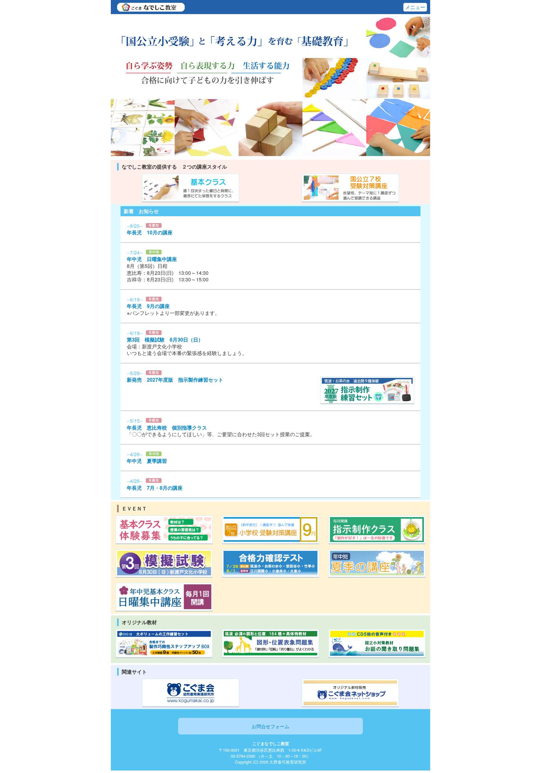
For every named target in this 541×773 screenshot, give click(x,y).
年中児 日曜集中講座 (152, 259)
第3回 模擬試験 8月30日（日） (165, 339)
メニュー (415, 7)
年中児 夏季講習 (147, 460)
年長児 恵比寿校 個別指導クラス (167, 427)
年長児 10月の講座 (150, 232)
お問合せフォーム (270, 726)
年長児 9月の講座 (148, 306)
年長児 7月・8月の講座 (155, 487)
